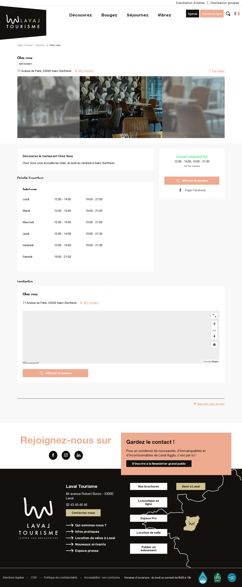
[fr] (237, 13)
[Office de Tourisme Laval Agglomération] (23, 12)
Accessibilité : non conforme (102, 577)
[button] (228, 13)
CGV (34, 577)
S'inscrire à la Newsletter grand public (159, 463)
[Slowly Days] (232, 576)
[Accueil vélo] (217, 576)
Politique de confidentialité (60, 577)
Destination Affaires (190, 2)
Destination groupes (224, 2)
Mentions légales (13, 577)
